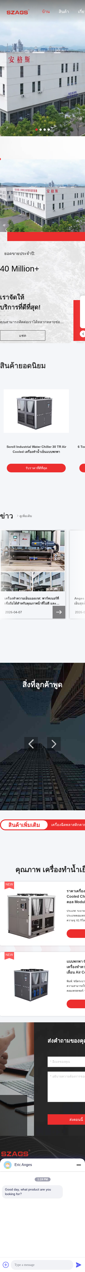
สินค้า (64, 11)
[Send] (78, 1265)
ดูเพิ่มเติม (25, 516)
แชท (22, 336)
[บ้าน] (18, 11)
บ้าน (46, 11)
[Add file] (6, 1265)
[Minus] (78, 1165)
